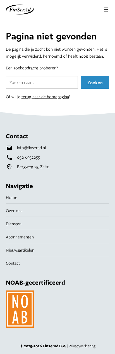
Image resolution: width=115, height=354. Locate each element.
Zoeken (95, 82)
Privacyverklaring (82, 345)
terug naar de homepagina (45, 96)
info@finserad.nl (31, 147)
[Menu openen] (105, 9)
